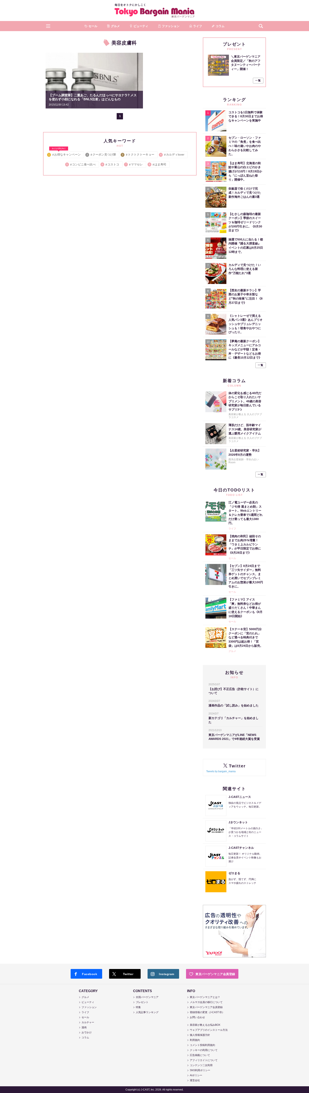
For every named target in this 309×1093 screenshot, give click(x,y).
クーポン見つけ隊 (101, 154)
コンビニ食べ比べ (81, 164)
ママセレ (134, 164)
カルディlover (172, 154)
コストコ (110, 164)
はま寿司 (157, 164)
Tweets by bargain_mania (221, 771)
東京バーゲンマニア (154, 10)
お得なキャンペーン (65, 153)
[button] (48, 26)
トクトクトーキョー (138, 154)
